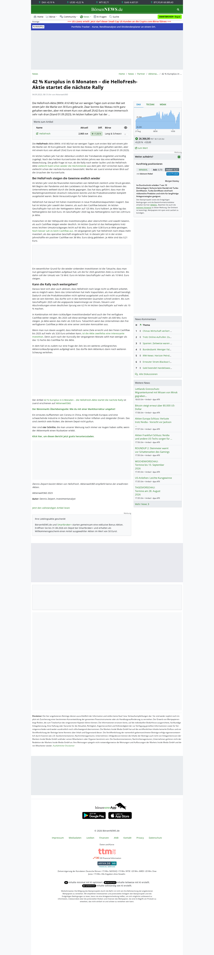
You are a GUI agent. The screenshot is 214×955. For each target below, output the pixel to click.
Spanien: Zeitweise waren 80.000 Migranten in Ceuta (170, 343)
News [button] (86, 16)
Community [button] (70, 16)
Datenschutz (155, 837)
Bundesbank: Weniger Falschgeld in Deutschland (168, 349)
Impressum (58, 837)
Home (40, 16)
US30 (76, 2)
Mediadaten (75, 837)
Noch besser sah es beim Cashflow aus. (53, 230)
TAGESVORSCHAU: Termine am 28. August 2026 (147, 491)
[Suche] (178, 9)
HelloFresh (44, 133)
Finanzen (104, 837)
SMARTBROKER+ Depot (169, 16)
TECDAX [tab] (150, 104)
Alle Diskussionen (148, 374)
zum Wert (142, 148)
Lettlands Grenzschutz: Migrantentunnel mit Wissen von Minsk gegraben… (156, 392)
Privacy (140, 837)
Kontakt (127, 837)
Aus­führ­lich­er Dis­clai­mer (64, 745)
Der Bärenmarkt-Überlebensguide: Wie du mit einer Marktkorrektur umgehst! (73, 409)
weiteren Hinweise (143, 207)
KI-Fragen (102, 16)
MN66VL (143, 169)
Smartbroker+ (64, 524)
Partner (141, 73)
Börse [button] (52, 16)
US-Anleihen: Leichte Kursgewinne (153, 477)
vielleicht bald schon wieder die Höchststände (62, 165)
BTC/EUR (163, 2)
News (131, 73)
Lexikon (90, 837)
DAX (48, 2)
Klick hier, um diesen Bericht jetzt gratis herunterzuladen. (63, 436)
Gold (131, 2)
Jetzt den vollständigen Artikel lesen (51, 507)
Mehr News (141, 504)
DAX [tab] (138, 104)
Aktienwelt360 (153, 73)
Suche (116, 16)
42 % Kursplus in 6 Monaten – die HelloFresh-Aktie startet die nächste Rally (83, 399)
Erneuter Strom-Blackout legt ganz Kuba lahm (167, 361)
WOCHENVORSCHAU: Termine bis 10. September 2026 (149, 465)
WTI (103, 2)
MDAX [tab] (163, 104)
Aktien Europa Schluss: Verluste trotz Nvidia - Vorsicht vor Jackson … (153, 422)
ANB (116, 837)
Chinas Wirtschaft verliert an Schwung (163, 330)
